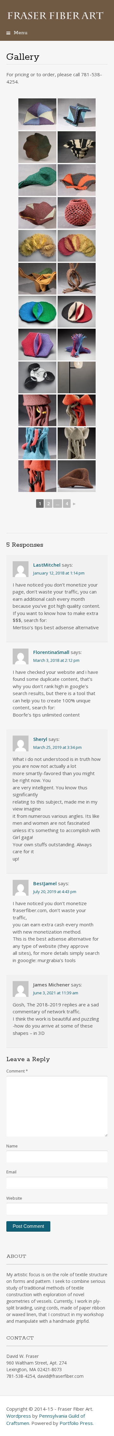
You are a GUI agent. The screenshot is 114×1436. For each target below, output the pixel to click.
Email (11, 1172)
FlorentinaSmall (51, 652)
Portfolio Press (76, 1423)
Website (14, 1198)
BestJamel (45, 883)
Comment (17, 1071)
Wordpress (18, 1416)
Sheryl (40, 739)
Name (12, 1146)
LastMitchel (46, 565)
